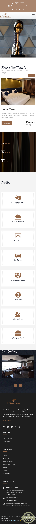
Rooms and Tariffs (9, 464)
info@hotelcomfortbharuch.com (20, 6)
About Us (6, 458)
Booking (5, 467)
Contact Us (6, 474)
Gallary (5, 471)
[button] (2, 38)
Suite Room (6, 441)
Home (5, 455)
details (7, 123)
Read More (6, 420)
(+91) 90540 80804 (19, 3)
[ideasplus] (15, 520)
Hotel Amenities (8, 461)
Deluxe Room (7, 438)
